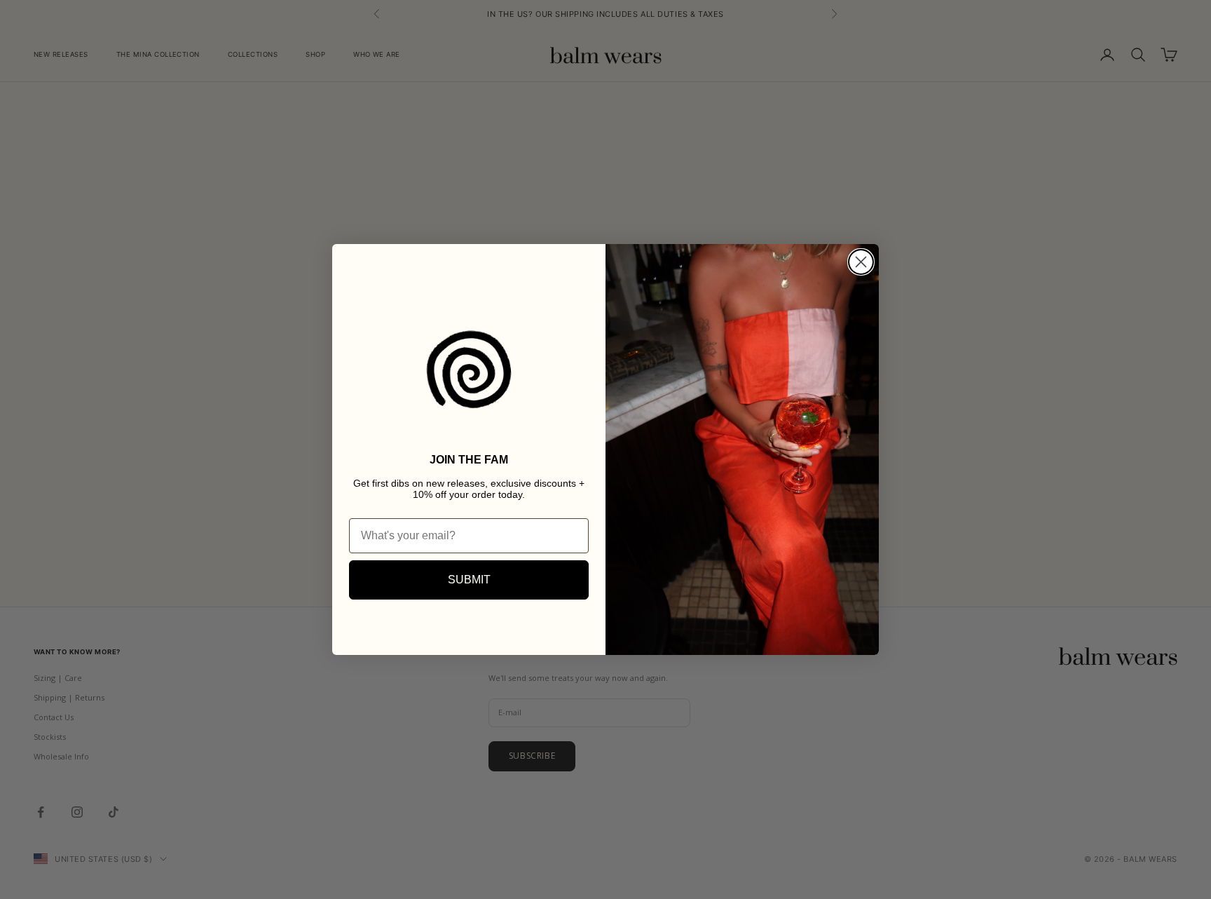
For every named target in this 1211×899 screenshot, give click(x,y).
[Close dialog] (861, 262)
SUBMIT (469, 580)
